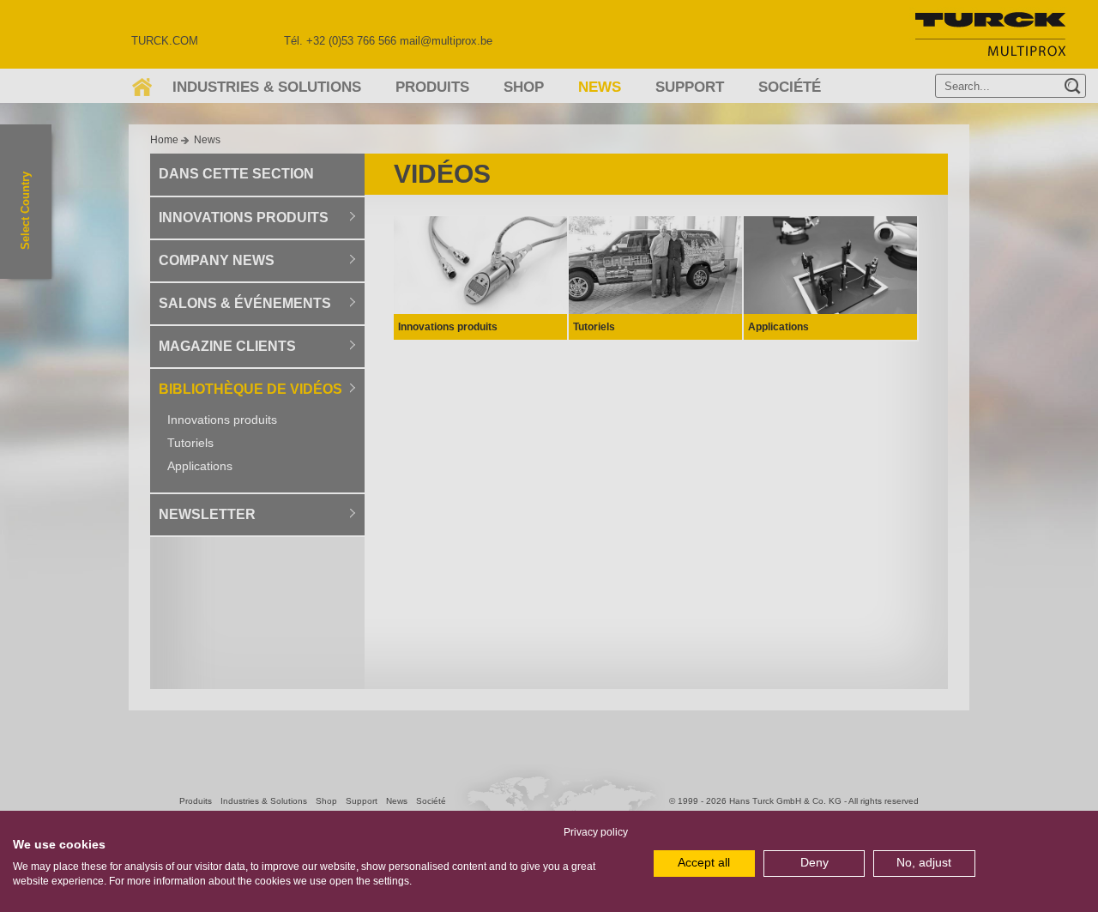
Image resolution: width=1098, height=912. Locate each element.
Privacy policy (596, 832)
